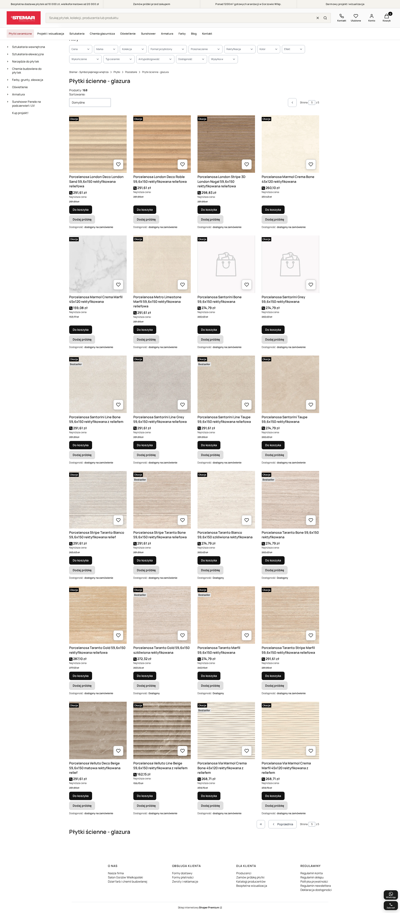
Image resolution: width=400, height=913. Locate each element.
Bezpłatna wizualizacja (251, 886)
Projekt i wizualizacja (50, 33)
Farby (182, 33)
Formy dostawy (182, 873)
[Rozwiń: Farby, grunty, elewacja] (7, 79)
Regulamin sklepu (312, 877)
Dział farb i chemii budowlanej (127, 881)
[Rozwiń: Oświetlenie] (7, 87)
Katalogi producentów (251, 881)
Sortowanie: (77, 94)
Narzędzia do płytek (25, 61)
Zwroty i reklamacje (185, 881)
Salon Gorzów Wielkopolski (125, 877)
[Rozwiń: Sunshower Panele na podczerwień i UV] (7, 101)
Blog (194, 33)
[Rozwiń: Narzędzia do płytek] (7, 61)
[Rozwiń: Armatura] (7, 94)
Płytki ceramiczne (20, 33)
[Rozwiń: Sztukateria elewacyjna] (7, 54)
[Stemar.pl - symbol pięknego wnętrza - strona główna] (24, 18)
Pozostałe (131, 72)
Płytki (117, 72)
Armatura (167, 33)
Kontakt (207, 33)
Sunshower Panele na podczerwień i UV (26, 104)
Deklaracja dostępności (316, 890)
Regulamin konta (311, 873)
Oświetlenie (128, 33)
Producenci (243, 873)
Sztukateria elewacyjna (28, 54)
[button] (325, 18)
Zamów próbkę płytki (250, 877)
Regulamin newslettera (315, 886)
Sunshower (148, 33)
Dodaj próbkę (82, 219)
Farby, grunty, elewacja (27, 80)
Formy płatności (183, 877)
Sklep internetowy (198, 907)
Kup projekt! (20, 113)
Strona (304, 102)
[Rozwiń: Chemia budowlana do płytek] (7, 68)
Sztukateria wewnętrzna (28, 47)
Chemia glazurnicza (102, 33)
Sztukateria (76, 33)
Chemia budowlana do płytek (26, 71)
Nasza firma (116, 873)
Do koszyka (81, 210)
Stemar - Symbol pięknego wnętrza (89, 72)
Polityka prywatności (314, 881)
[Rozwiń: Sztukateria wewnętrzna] (7, 46)
